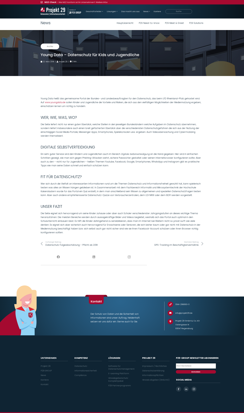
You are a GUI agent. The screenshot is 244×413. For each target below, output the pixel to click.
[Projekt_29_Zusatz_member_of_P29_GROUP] (74, 11)
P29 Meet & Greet (174, 23)
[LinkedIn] (94, 257)
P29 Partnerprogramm (119, 385)
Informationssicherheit (85, 370)
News (43, 375)
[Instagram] (129, 257)
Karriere (45, 379)
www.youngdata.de (55, 102)
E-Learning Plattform (118, 373)
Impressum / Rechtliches (154, 366)
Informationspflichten (153, 375)
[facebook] (178, 389)
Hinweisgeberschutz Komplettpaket (118, 379)
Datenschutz (80, 366)
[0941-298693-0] (171, 304)
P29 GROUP (46, 370)
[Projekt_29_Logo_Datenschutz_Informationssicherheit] (53, 11)
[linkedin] (186, 389)
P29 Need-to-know (149, 23)
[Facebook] (58, 257)
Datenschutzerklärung (153, 370)
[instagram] (193, 389)
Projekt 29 (45, 366)
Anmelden (195, 372)
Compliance (80, 375)
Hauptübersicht (125, 23)
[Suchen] (199, 11)
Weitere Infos (101, 2)
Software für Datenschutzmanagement (121, 367)
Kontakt (45, 384)
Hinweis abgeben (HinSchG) (156, 379)
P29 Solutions (196, 23)
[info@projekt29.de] (171, 313)
